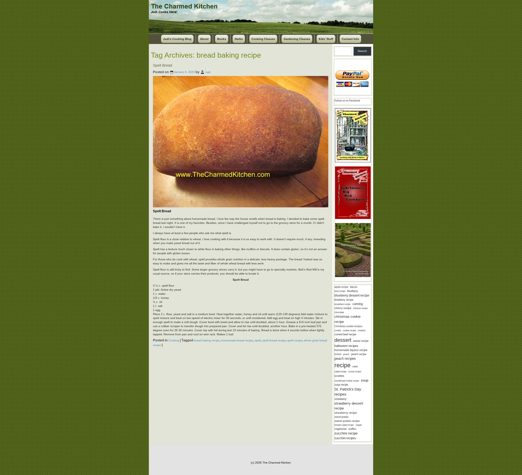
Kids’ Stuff (326, 39)
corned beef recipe (345, 334)
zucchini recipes (345, 438)
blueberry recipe (343, 299)
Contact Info (350, 39)
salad (355, 366)
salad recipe (340, 371)
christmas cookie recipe (347, 319)
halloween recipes (346, 345)
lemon (337, 354)
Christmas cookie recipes (348, 326)
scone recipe (354, 371)
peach (346, 354)
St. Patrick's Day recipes (347, 391)
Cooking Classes (263, 39)
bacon (353, 286)
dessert (342, 340)
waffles (352, 429)
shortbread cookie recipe (346, 380)
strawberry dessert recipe (348, 405)
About (204, 39)
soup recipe (341, 384)
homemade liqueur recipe (350, 350)
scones (339, 375)
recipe (342, 365)
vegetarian (340, 428)
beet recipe (339, 291)
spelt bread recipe (274, 340)
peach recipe (358, 354)
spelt (258, 340)
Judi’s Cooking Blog (177, 39)
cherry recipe (342, 308)
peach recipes (345, 359)
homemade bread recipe (237, 340)
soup (364, 380)
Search (362, 51)
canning (357, 304)
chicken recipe (360, 308)
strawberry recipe (345, 412)
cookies (362, 330)
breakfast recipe (342, 304)
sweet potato (341, 417)
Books (221, 39)
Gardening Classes (297, 39)
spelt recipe (294, 340)
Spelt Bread (162, 65)
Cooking (173, 340)
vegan (359, 425)
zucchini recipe (345, 433)
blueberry (352, 290)
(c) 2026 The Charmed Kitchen (271, 462)
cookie (337, 330)
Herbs (239, 39)
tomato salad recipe (344, 425)
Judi (207, 72)
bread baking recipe (207, 340)
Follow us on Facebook (347, 100)
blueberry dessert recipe (351, 295)
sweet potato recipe (347, 420)
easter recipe (360, 340)
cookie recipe (349, 330)
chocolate (339, 312)
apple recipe (341, 287)
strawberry (340, 398)
